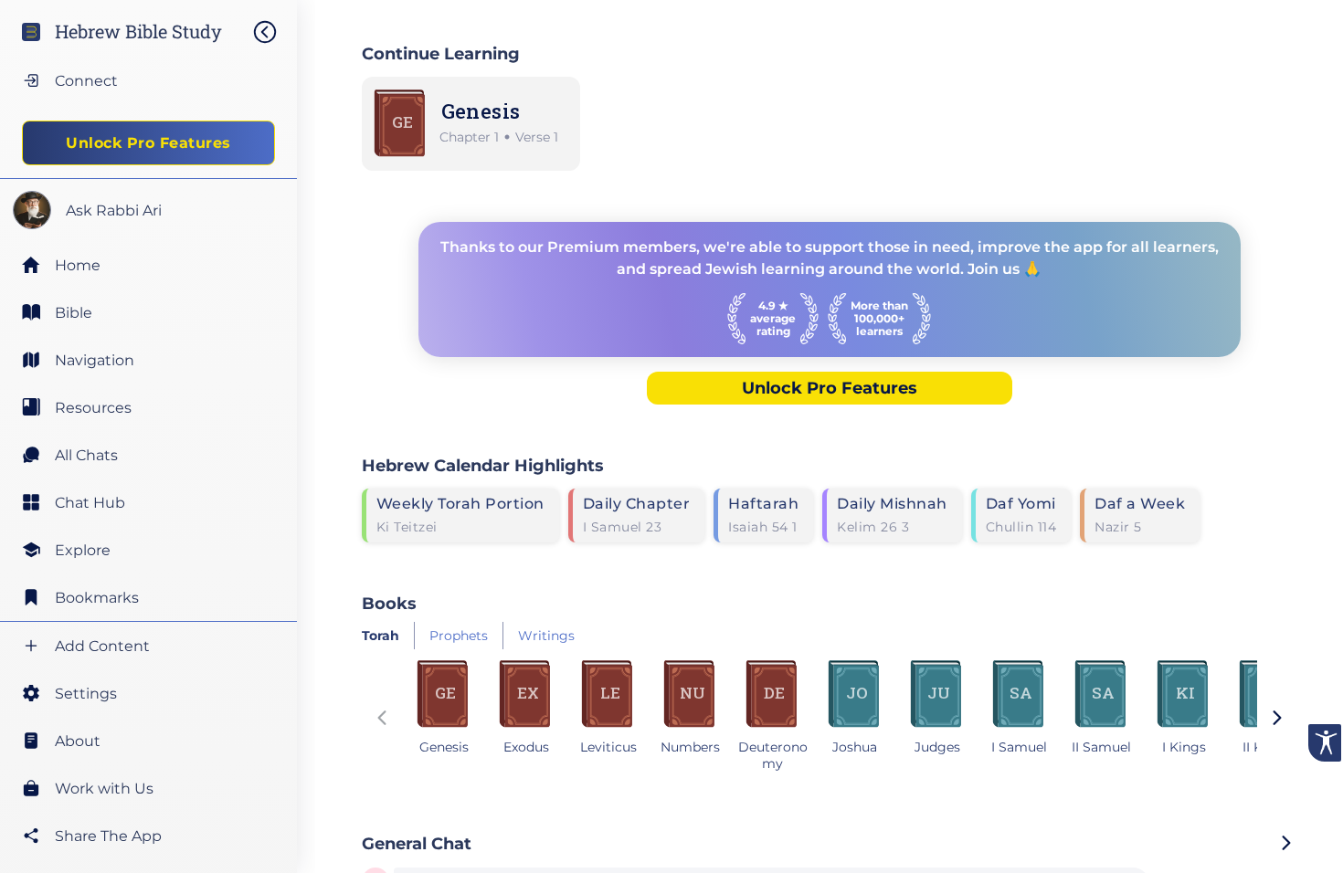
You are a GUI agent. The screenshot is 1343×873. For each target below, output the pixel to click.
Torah (380, 635)
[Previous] (382, 720)
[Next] (1277, 720)
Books (389, 603)
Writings (546, 635)
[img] (274, 32)
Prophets (458, 635)
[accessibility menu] (1324, 742)
